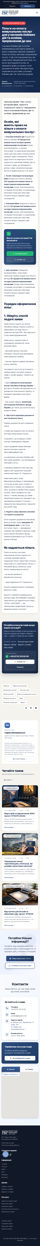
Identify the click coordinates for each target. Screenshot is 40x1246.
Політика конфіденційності (10, 1145)
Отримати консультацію (21, 966)
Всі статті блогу (19, 759)
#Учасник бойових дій (10, 702)
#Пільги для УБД (8, 694)
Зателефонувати (21, 253)
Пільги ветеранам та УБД (14, 23)
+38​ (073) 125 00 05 (19, 656)
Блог (3, 1172)
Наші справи (8, 647)
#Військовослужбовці (20, 686)
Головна (4, 1164)
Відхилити (12, 6)
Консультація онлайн (25, 641)
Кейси (4, 1169)
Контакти (5, 1177)
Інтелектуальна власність (10, 1209)
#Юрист (23, 702)
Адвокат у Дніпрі (10, 644)
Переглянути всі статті (21, 958)
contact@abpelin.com (19, 1016)
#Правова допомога (9, 698)
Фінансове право (7, 1226)
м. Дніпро (11, 1069)
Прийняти (27, 6)
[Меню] (36, 12)
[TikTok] (10, 1154)
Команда (4, 1174)
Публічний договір (8, 1143)
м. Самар (29, 1069)
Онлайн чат (21, 259)
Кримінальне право (8, 1211)
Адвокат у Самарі (24, 644)
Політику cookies (23, 3)
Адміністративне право (9, 1201)
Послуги (4, 1166)
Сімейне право (7, 1221)
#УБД (21, 698)
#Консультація (24, 690)
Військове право (7, 1203)
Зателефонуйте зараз (21, 1058)
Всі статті (7, 780)
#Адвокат (6, 686)
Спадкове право (7, 1223)
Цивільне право (7, 1229)
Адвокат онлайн (7, 1186)
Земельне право (7, 1206)
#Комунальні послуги (10, 690)
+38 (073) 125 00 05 (18, 1009)
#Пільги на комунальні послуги (27, 694)
